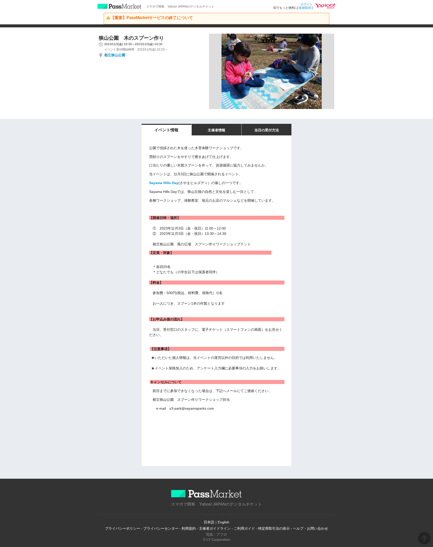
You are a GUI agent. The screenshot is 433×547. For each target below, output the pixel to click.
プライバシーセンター (160, 528)
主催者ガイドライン (215, 528)
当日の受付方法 (266, 130)
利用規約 (189, 528)
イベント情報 (166, 130)
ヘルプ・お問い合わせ (310, 528)
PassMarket (119, 6)
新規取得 (305, 8)
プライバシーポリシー (122, 528)
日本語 (209, 522)
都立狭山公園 (114, 55)
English (223, 522)
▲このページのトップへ (424, 538)
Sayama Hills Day (163, 183)
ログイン (306, 4)
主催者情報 (216, 130)
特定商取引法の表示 (274, 528)
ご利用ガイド (244, 528)
